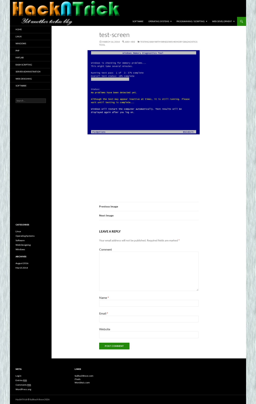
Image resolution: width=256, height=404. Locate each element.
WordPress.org (23, 389)
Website (104, 329)
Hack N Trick (44, 21)
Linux (19, 36)
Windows (21, 43)
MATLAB (20, 57)
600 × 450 (130, 41)
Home (19, 29)
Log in (18, 375)
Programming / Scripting (191, 21)
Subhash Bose (37, 399)
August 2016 (22, 263)
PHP (17, 50)
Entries (21, 380)
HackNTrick (21, 399)
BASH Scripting (24, 64)
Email (103, 313)
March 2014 (22, 267)
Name (104, 297)
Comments (23, 384)
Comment (105, 249)
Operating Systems (158, 21)
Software (137, 21)
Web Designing (24, 78)
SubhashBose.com (84, 375)
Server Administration (28, 71)
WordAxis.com (82, 382)
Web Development (222, 21)
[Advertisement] (148, 165)
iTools (78, 379)
